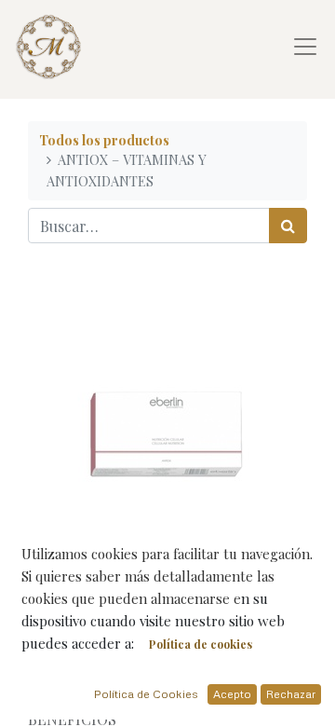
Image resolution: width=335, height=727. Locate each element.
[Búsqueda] (288, 225)
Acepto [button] (232, 694)
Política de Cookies (146, 694)
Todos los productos (104, 139)
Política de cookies (200, 644)
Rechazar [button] (290, 694)
